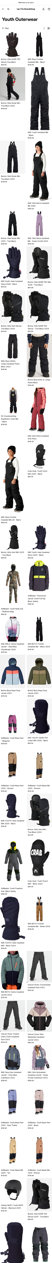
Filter (7, 28)
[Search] (8, 9)
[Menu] (3, 9)
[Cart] (49, 9)
